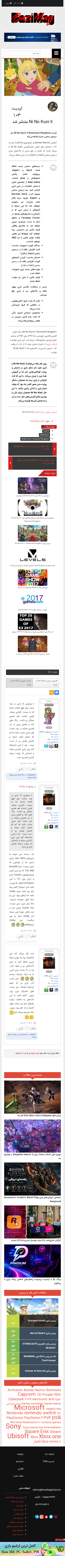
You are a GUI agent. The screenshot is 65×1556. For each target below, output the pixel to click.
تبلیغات (20, 1454)
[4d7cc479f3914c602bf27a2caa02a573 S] (32, 556)
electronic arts (43, 1399)
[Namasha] (46, 1517)
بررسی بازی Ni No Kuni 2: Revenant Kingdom (32, 543)
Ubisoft (18, 1436)
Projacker (49, 788)
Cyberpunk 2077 (20, 1399)
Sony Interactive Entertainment (42, 1427)
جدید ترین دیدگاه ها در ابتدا (20, 683)
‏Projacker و (31, 775)
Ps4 (48, 1418)
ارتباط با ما (49, 1454)
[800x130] (32, 37)
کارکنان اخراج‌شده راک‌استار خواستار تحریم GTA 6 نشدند (36, 1240)
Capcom (27, 1394)
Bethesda (53, 1390)
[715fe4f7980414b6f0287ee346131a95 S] (32, 644)
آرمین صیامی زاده (49, 412)
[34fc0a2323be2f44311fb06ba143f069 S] (32, 486)
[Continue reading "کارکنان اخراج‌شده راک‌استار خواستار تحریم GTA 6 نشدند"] (32, 1222)
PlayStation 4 (34, 1418)
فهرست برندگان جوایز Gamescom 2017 (32, 610)
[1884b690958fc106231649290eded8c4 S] (32, 508)
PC (59, 1413)
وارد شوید (34, 1053)
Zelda (49, 701)
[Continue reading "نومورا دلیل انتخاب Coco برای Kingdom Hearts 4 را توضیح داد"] (32, 1136)
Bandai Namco (35, 1390)
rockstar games (51, 1422)
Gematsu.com (37, 421)
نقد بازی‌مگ (49, 344)
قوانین (20, 1469)
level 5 (46, 431)
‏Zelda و (32, 1034)
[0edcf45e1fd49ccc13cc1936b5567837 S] (32, 533)
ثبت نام (17, 3)
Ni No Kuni (44, 435)
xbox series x (50, 1441)
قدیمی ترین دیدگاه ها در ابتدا (46, 683)
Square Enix (37, 1431)
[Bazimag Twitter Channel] (51, 1517)
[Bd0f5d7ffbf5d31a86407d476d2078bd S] (32, 600)
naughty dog (53, 1409)
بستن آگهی (59, 1539)
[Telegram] (37, 1517)
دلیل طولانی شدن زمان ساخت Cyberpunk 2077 (31, 448)
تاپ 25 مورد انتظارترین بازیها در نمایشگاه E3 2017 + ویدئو (32, 632)
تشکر (33, 769)
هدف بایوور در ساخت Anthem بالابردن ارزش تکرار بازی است (35, 462)
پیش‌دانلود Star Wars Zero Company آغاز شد (39, 1115)
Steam (55, 1432)
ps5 (56, 1418)
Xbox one (50, 1437)
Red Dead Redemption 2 (25, 1422)
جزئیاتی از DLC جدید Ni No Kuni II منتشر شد (32, 496)
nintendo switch (40, 1413)
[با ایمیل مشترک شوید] (56, 692)
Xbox (34, 1437)
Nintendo (15, 1413)
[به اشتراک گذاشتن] (22, 769)
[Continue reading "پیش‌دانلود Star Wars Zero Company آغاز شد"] (32, 1097)
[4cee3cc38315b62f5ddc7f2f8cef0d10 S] (32, 622)
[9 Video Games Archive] (32, 1549)
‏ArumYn (21, 775)
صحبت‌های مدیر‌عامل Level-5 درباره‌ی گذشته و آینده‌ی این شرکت (32, 565)
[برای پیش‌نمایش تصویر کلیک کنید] (32, 77)
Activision (16, 1390)
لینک (17, 770)
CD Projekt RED (49, 1395)
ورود (8, 3)
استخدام (19, 1461)
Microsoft (30, 1408)
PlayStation (15, 1418)
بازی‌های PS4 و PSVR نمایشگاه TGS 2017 (32, 587)
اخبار (37, 412)
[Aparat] (56, 1517)
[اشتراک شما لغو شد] (51, 692)
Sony (14, 1426)
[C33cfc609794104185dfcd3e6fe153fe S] (32, 578)
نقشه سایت (18, 1476)
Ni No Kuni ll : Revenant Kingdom (35, 439)
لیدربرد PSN (48, 1461)
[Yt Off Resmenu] (56, 53)
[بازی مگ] (32, 18)
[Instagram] (42, 1517)
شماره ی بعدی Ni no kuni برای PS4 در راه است (32, 654)
